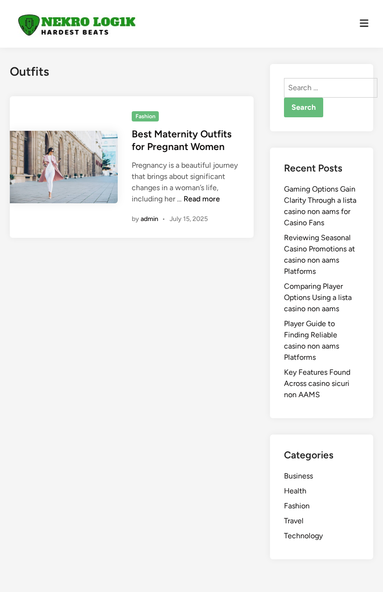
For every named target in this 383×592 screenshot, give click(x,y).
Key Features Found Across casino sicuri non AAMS (317, 383)
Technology (303, 535)
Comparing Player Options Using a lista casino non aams (318, 297)
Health (295, 490)
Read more (202, 198)
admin (149, 219)
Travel (294, 520)
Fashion (145, 116)
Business (298, 475)
